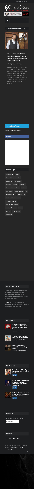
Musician (15, 184)
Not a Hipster (22, 184)
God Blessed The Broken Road (13, 198)
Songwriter (17, 178)
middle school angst (10, 194)
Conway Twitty (9, 178)
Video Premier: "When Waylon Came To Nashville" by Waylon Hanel (20, 371)
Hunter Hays (9, 214)
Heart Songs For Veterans (12, 204)
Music (14, 375)
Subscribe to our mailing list (14, 418)
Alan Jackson (18, 181)
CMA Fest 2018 (21, 194)
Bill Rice (17, 174)
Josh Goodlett (9, 191)
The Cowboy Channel (11, 201)
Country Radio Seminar (11, 208)
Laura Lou (19, 64)
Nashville (24, 188)
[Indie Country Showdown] (16, 14)
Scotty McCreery (16, 211)
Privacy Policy (10, 449)
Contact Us (8, 302)
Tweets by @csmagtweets (13, 130)
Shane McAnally (9, 174)
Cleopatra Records (19, 191)
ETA (26, 191)
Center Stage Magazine (20, 447)
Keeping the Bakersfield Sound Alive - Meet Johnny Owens (19, 347)
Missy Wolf (21, 331)
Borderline (8, 184)
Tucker (17, 188)
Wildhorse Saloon (10, 188)
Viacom (20, 208)
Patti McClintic (22, 339)
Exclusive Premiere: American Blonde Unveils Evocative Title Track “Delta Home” (20, 394)
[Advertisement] (17, 110)
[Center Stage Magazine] (17, 8)
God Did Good (9, 181)
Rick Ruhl (8, 211)
